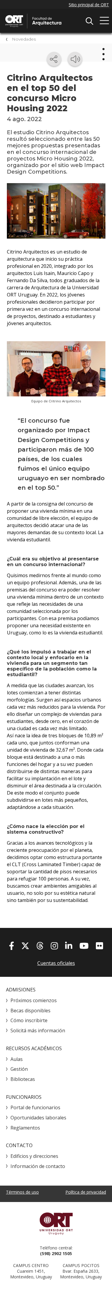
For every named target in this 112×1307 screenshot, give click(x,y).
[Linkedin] (68, 946)
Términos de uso (22, 1192)
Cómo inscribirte (28, 1020)
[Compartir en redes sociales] (54, 59)
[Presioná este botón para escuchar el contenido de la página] (75, 59)
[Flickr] (99, 946)
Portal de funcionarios (35, 1107)
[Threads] (40, 946)
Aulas (16, 1059)
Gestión (19, 1069)
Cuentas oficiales (56, 963)
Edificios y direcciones (34, 1156)
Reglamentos (25, 1127)
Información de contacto (37, 1166)
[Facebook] (11, 946)
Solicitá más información (37, 1030)
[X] (25, 946)
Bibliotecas (22, 1079)
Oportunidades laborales (38, 1117)
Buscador (89, 20)
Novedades (24, 39)
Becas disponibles (30, 1010)
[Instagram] (54, 946)
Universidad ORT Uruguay (56, 1223)
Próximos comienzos (33, 1000)
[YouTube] (84, 946)
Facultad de (49, 21)
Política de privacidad (85, 1192)
